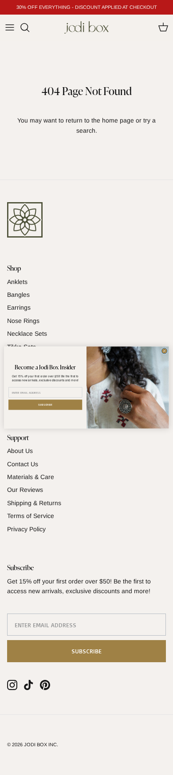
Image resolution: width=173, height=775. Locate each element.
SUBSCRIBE (45, 405)
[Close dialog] (164, 351)
